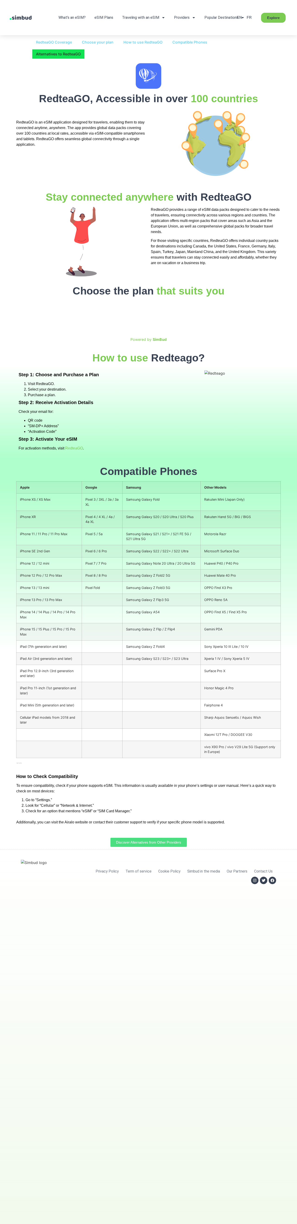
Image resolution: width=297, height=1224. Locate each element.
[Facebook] (272, 880)
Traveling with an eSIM (140, 17)
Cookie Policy (169, 871)
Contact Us (263, 871)
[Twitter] (263, 880)
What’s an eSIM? (72, 17)
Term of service (139, 871)
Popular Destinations (221, 17)
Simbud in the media (203, 871)
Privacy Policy (107, 871)
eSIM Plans (103, 17)
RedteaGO (74, 448)
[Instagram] (254, 880)
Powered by (148, 339)
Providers (182, 17)
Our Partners (237, 871)
